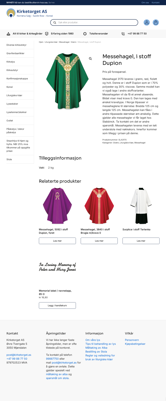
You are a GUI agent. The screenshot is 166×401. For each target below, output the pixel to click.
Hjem (41, 42)
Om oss (145, 2)
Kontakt (156, 2)
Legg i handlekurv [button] (57, 305)
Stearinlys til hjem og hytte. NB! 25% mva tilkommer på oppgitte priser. (18, 145)
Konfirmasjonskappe (17, 78)
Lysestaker (12, 103)
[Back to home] (29, 13)
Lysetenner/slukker (16, 112)
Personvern (132, 340)
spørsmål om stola (57, 378)
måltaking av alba (57, 374)
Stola (9, 159)
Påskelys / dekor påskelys (15, 131)
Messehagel (64, 42)
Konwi (9, 87)
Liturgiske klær (51, 42)
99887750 (52, 358)
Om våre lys (92, 340)
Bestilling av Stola (96, 351)
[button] (90, 59)
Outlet (9, 120)
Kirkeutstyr (12, 70)
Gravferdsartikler (15, 53)
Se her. (51, 2)
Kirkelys (10, 61)
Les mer (57, 240)
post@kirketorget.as (64, 362)
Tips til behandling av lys (100, 343)
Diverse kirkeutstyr (16, 44)
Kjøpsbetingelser (135, 343)
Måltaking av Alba (96, 347)
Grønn (73, 42)
